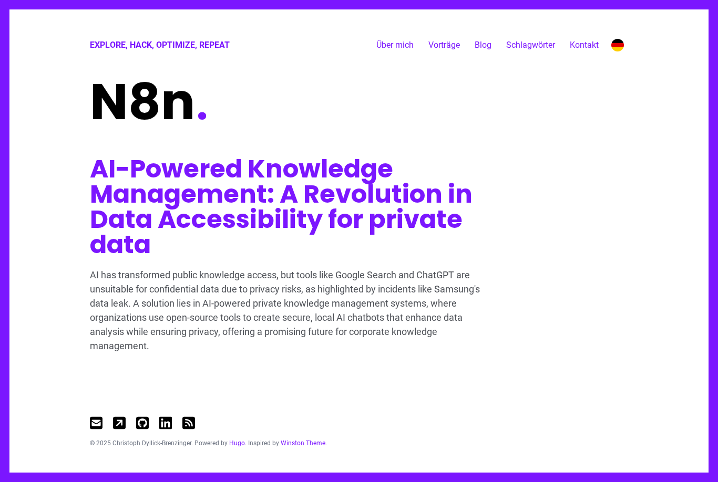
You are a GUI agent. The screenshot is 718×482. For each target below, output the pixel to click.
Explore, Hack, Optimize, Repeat (160, 45)
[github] (142, 423)
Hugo (237, 443)
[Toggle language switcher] (617, 45)
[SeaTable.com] (119, 423)
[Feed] (188, 423)
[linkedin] (165, 423)
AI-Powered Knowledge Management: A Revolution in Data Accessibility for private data (281, 206)
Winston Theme (303, 443)
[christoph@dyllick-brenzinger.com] (96, 423)
